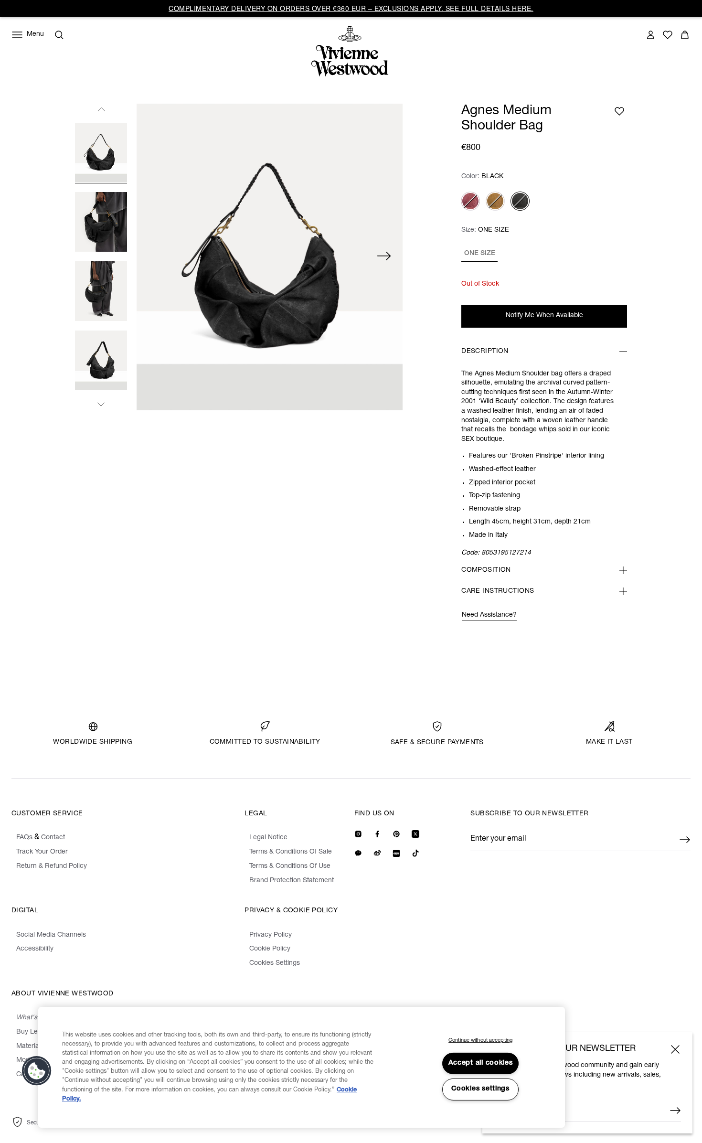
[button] (36, 1071)
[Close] (675, 1049)
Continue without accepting (480, 1040)
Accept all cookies (480, 1063)
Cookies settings (480, 1089)
